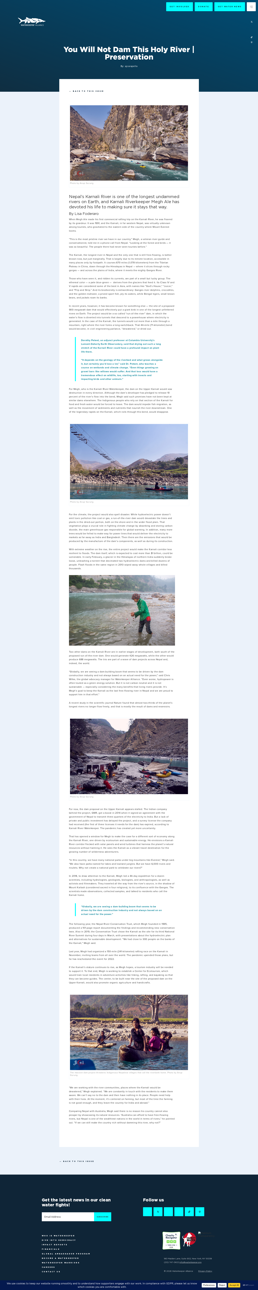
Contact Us (51, 1272)
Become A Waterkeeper (60, 1258)
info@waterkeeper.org (190, 1262)
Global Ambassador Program (66, 1254)
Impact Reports (55, 1245)
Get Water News (230, 6)
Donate (203, 6)
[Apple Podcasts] (252, 42)
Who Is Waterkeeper (58, 1236)
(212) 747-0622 (171, 1262)
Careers (48, 1267)
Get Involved (179, 6)
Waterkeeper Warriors (61, 1263)
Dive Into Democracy (59, 1240)
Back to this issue (86, 91)
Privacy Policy (205, 1271)
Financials (51, 1249)
